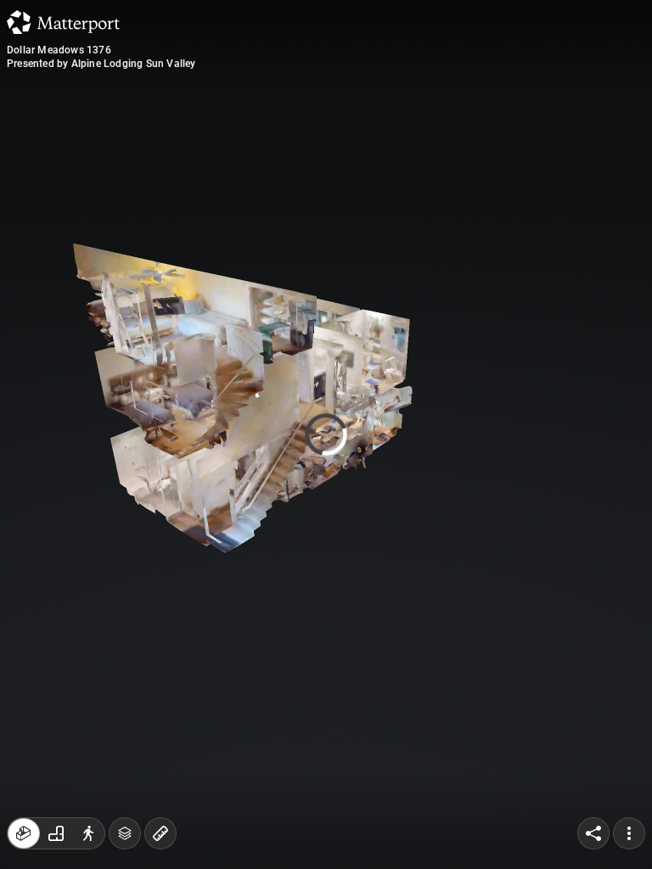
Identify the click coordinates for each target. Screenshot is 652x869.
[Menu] (629, 833)
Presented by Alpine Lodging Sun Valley (101, 64)
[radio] (24, 833)
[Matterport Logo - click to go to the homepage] (63, 22)
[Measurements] (160, 833)
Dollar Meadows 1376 (59, 50)
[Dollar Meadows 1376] (326, 434)
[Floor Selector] (125, 833)
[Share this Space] (593, 833)
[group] (56, 833)
